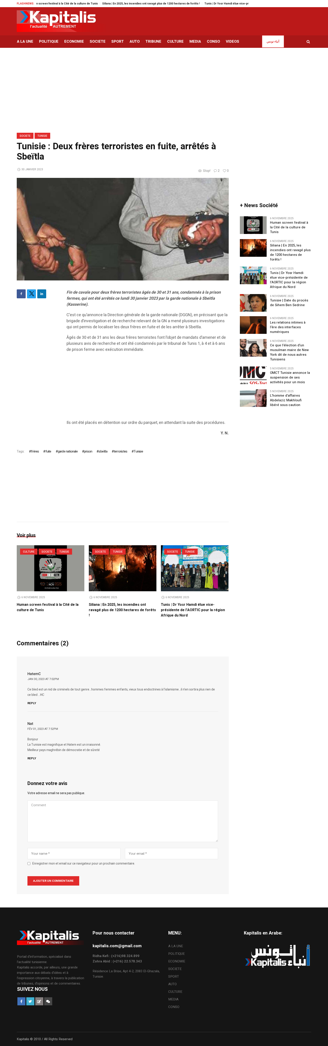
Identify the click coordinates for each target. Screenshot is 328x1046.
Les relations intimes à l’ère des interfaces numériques (287, 327)
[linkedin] (41, 293)
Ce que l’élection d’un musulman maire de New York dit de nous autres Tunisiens (289, 352)
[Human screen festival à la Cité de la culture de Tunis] (50, 568)
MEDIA (173, 999)
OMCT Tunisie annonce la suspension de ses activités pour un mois (290, 377)
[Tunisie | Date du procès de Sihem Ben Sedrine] (253, 302)
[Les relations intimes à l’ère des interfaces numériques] (253, 324)
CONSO (173, 1006)
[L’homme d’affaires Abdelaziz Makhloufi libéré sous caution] (253, 398)
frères (35, 451)
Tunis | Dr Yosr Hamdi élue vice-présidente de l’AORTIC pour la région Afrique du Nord (240, 4)
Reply (31, 703)
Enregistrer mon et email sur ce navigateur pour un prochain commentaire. (83, 863)
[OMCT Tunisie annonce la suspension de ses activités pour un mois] (253, 375)
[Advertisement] (147, 388)
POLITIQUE (176, 953)
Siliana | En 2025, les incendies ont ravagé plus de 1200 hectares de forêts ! (131, 4)
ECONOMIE (176, 961)
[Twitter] (31, 293)
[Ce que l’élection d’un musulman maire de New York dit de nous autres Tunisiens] (253, 347)
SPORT (173, 976)
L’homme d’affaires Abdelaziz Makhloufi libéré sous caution (286, 400)
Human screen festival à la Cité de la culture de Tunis (42, 4)
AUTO (172, 984)
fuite (48, 451)
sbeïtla (103, 451)
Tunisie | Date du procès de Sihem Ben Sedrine (289, 302)
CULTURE (29, 552)
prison (88, 451)
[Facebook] (21, 293)
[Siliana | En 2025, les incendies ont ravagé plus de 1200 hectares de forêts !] (122, 568)
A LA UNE (175, 946)
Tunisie (42, 136)
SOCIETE (25, 136)
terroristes (120, 451)
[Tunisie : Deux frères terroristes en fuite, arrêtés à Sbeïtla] (123, 228)
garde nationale (68, 451)
